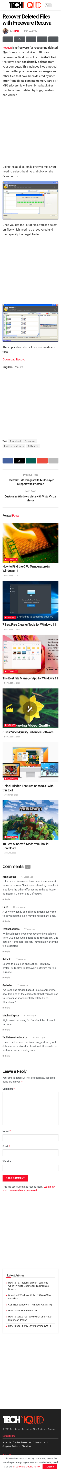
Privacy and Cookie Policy (26, 1466)
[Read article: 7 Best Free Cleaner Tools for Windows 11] (30, 601)
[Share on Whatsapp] (31, 39)
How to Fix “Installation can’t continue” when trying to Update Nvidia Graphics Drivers (28, 1286)
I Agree (50, 1466)
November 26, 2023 (12, 683)
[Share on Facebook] (8, 39)
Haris (5, 907)
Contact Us (40, 1442)
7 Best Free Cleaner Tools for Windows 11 (29, 624)
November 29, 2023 (12, 575)
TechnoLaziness (11, 929)
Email (7, 1146)
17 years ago (27, 877)
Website (7, 1161)
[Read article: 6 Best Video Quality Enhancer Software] (30, 708)
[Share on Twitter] (19, 39)
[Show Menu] (4, 5)
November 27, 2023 (12, 629)
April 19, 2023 (10, 853)
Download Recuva (14, 359)
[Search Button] (57, 5)
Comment (9, 1088)
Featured (10, 618)
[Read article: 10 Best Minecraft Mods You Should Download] (30, 820)
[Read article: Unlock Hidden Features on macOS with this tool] (30, 762)
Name (7, 1131)
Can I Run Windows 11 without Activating (30, 1304)
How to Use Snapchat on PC (23, 1310)
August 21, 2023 (11, 795)
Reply (7, 899)
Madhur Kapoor (11, 1015)
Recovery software (14, 446)
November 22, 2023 (12, 737)
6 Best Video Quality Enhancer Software (28, 732)
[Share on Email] (42, 39)
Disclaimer (27, 1446)
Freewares (30, 441)
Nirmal (16, 31)
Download (15, 441)
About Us (7, 1442)
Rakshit (7, 959)
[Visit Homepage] (25, 5)
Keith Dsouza (9, 877)
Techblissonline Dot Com (15, 1037)
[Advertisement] (30, 130)
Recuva (7, 47)
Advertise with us (23, 1442)
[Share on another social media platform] (53, 39)
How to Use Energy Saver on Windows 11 (29, 1326)
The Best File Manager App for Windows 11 (30, 678)
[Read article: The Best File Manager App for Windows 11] (30, 655)
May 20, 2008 (30, 31)
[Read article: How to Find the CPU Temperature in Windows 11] (30, 543)
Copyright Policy (10, 1446)
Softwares (33, 446)
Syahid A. (7, 985)
